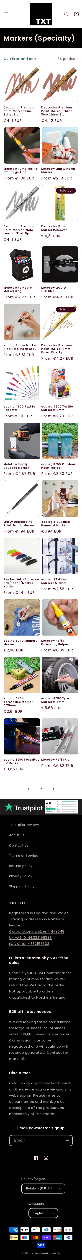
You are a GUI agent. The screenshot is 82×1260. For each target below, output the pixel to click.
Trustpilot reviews (24, 825)
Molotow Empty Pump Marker (58, 170)
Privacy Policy (20, 876)
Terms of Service (23, 855)
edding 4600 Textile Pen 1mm (19, 408)
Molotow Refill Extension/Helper (55, 642)
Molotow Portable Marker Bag (17, 289)
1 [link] (28, 789)
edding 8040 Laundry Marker (20, 642)
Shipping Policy (22, 886)
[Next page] (53, 789)
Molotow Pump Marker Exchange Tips (20, 170)
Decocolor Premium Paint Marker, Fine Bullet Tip (18, 111)
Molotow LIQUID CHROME (53, 289)
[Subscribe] (67, 1140)
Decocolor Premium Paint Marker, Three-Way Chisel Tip (57, 111)
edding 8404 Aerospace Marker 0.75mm (18, 702)
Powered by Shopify (49, 1253)
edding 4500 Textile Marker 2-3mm (57, 408)
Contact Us (18, 845)
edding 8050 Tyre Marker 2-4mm (55, 700)
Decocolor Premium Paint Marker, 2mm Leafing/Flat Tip (18, 230)
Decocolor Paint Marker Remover (54, 228)
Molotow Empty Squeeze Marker (16, 465)
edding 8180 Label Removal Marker (55, 523)
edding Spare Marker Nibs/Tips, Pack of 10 (20, 347)
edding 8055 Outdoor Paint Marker (58, 465)
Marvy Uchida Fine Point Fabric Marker (18, 523)
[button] (6, 14)
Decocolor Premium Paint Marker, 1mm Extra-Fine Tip (56, 349)
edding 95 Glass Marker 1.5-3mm (54, 581)
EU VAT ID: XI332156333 (29, 943)
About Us (16, 835)
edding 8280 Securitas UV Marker (21, 761)
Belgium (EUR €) (39, 1188)
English (38, 1213)
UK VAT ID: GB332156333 (30, 937)
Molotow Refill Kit (55, 759)
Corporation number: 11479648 (36, 931)
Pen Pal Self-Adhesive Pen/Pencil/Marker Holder (21, 583)
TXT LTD (33, 1253)
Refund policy (21, 866)
